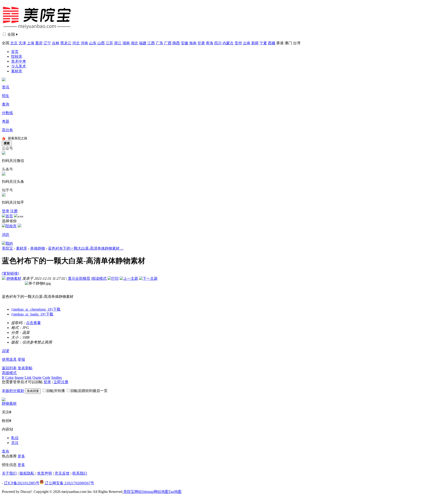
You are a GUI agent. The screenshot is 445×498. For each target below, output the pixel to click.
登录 (5, 211)
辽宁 (47, 43)
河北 (76, 43)
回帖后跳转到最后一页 (89, 391)
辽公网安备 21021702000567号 (69, 483)
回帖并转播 (55, 391)
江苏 (109, 43)
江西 (151, 43)
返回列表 (9, 368)
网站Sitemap (144, 492)
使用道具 (9, 359)
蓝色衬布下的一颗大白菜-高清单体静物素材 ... (85, 248)
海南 (193, 43)
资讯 (5, 87)
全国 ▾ (12, 34)
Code (46, 377)
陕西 (176, 43)
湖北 (134, 43)
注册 (14, 211)
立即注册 (61, 382)
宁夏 (263, 43)
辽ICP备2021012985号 (21, 483)
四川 (218, 43)
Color (9, 377)
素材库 (16, 71)
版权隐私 (26, 473)
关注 (15, 443)
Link (28, 377)
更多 (21, 456)
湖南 (126, 43)
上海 (30, 43)
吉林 (55, 43)
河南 (84, 43)
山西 (101, 43)
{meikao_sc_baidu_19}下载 (32, 314)
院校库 (16, 56)
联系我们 (79, 473)
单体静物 (37, 248)
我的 (9, 243)
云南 (246, 43)
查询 (5, 104)
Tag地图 (174, 492)
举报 (21, 359)
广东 (159, 43)
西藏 (271, 43)
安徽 (184, 43)
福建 (142, 43)
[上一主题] (129, 278)
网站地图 (161, 492)
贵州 (238, 43)
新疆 (255, 43)
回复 (5, 351)
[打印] (113, 278)
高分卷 (7, 130)
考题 (5, 121)
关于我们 (9, 473)
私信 (15, 438)
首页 (15, 52)
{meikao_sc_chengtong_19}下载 (35, 309)
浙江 (117, 43)
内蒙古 (228, 43)
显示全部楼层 (79, 278)
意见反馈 (62, 473)
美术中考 (18, 61)
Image (19, 377)
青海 (209, 43)
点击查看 (33, 323)
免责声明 (44, 473)
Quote (36, 377)
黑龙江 (65, 43)
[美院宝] (38, 31)
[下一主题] (148, 278)
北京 (14, 43)
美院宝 (7, 248)
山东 (92, 43)
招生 (5, 96)
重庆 (39, 43)
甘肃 (201, 43)
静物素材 (13, 278)
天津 (22, 43)
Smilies (56, 377)
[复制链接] (10, 273)
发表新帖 (25, 368)
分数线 (7, 113)
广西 (168, 43)
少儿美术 (18, 66)
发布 (5, 451)
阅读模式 (99, 278)
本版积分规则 (13, 391)
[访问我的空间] (4, 400)
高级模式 (9, 373)
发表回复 (33, 391)
